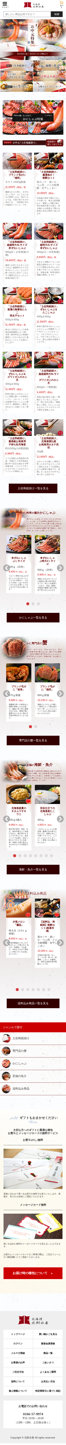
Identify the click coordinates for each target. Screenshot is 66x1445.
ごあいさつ (48, 1362)
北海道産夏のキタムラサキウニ (18, 811)
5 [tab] (35, 856)
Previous (4, 566)
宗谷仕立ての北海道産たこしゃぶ (47, 811)
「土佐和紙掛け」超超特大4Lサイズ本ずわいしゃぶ (17, 244)
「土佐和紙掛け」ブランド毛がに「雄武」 (17, 174)
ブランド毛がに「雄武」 (47, 688)
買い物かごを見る (48, 1334)
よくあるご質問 (48, 1372)
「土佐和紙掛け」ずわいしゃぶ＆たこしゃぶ (49, 309)
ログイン (18, 1343)
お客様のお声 (18, 1362)
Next (58, 566)
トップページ (18, 1334)
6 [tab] (41, 856)
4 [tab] (30, 856)
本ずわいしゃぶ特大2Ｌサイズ (47, 561)
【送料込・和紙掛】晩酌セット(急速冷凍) (47, 926)
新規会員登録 (48, 1343)
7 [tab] (46, 856)
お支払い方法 (48, 1381)
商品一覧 (48, 1353)
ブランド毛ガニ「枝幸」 (18, 688)
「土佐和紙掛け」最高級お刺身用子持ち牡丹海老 (17, 441)
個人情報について (18, 1391)
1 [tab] (28, 604)
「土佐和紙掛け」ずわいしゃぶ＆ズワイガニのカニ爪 (17, 375)
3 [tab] (38, 604)
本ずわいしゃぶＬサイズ (18, 559)
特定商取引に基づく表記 (48, 1391)
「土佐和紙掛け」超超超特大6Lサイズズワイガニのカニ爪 (49, 376)
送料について (18, 1381)
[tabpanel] (18, 564)
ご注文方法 (18, 1372)
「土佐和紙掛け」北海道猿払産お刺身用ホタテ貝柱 (49, 443)
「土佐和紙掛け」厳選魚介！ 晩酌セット (49, 174)
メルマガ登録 (18, 1353)
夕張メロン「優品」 (19, 923)
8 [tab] (51, 856)
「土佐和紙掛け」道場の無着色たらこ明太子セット (17, 311)
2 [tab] (33, 604)
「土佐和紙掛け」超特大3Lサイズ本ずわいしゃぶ (49, 244)
